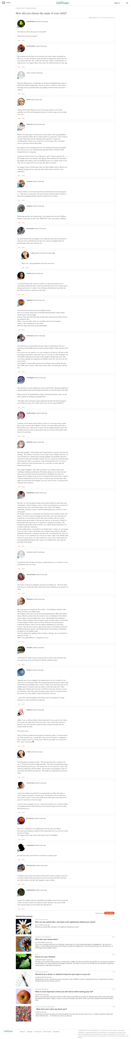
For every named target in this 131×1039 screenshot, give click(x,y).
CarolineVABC (31, 46)
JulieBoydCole (31, 890)
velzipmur (29, 206)
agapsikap (30, 300)
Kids (36, 954)
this (54, 253)
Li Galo (33, 253)
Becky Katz (30, 335)
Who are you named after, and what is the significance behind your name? (65, 922)
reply (19, 40)
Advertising (56, 1031)
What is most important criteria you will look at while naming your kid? (64, 992)
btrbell (28, 99)
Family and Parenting (41, 919)
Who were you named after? (46, 939)
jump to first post (99, 913)
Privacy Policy (47, 1031)
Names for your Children (45, 957)
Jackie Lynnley (31, 413)
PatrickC (29, 670)
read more (20, 114)
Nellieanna (30, 599)
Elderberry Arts (31, 865)
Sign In (117, 3)
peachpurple (30, 228)
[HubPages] (62, 3)
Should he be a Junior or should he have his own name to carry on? (62, 974)
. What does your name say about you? (51, 1009)
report (23, 40)
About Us (22, 1031)
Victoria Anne (30, 783)
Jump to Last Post (93, 17)
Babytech (29, 710)
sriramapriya (30, 845)
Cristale (29, 273)
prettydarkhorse (31, 21)
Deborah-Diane (31, 574)
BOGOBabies (30, 493)
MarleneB (29, 442)
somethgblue (30, 377)
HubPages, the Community (43, 937)
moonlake (29, 647)
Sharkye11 (30, 124)
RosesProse (30, 818)
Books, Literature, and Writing (45, 1006)
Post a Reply (109, 913)
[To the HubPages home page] (8, 1031)
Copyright (29, 1031)
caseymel (29, 181)
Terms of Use (37, 1031)
